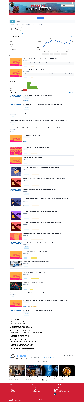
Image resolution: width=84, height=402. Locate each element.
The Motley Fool (26, 205)
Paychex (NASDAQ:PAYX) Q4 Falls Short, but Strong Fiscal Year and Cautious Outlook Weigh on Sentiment (36, 127)
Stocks (18, 21)
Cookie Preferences (18, 400)
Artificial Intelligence (33, 306)
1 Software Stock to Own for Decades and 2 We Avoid (36, 147)
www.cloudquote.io (48, 354)
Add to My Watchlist (31, 32)
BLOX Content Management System (58, 399)
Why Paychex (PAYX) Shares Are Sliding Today (34, 272)
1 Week (48, 53)
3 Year (62, 53)
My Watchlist (61, 18)
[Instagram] (73, 356)
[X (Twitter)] (64, 356)
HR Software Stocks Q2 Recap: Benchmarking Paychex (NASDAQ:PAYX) (40, 58)
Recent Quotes (52, 18)
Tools (29, 21)
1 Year (59, 53)
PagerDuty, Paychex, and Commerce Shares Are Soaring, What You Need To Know (42, 233)
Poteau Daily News (18, 399)
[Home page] (42, 5)
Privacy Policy (45, 357)
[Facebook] (67, 356)
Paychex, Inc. (26, 98)
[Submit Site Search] (73, 5)
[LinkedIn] (70, 356)
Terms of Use (34, 399)
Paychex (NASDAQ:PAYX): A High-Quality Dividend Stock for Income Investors (30, 113)
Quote (22, 33)
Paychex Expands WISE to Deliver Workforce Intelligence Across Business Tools (42, 104)
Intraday (44, 53)
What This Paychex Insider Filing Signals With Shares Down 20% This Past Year (42, 222)
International (34, 24)
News (23, 24)
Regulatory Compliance (35, 205)
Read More (71, 92)
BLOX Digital (68, 399)
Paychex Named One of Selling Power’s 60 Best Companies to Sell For (39, 189)
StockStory (25, 141)
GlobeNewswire (26, 100)
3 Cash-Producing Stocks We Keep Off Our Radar (35, 251)
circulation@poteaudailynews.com (63, 391)
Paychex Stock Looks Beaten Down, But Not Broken (36, 261)
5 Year (66, 53)
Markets (12, 21)
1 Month (51, 53)
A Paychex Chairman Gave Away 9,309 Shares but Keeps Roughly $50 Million (42, 167)
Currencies (28, 24)
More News (71, 55)
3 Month (55, 53)
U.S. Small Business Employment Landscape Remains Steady (37, 95)
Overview (18, 24)
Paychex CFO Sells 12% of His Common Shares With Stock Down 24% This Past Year (44, 178)
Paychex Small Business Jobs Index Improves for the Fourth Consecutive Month (42, 242)
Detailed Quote (70, 36)
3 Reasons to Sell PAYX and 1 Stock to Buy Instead (35, 69)
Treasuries (40, 24)
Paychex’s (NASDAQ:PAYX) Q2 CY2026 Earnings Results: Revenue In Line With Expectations (45, 300)
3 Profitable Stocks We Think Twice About (33, 157)
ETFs (24, 21)
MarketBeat (25, 266)
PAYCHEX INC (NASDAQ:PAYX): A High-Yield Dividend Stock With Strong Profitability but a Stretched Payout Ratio (38, 120)
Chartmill (13, 116)
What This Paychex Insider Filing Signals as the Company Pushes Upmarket (42, 211)
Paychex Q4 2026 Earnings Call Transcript (34, 282)
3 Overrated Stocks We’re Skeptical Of (32, 135)
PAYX (19, 28)
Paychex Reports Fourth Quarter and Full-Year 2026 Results (37, 310)
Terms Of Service (52, 357)
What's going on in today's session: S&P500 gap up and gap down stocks (28, 292)
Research (58, 33)
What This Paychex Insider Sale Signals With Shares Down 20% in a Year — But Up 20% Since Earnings (45, 199)
